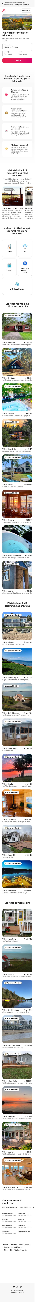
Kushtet (21, 1292)
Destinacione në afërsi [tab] (9, 1207)
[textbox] (10, 54)
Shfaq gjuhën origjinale (21, 5)
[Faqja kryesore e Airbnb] (3, 10)
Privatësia (14, 1292)
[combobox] (17, 47)
